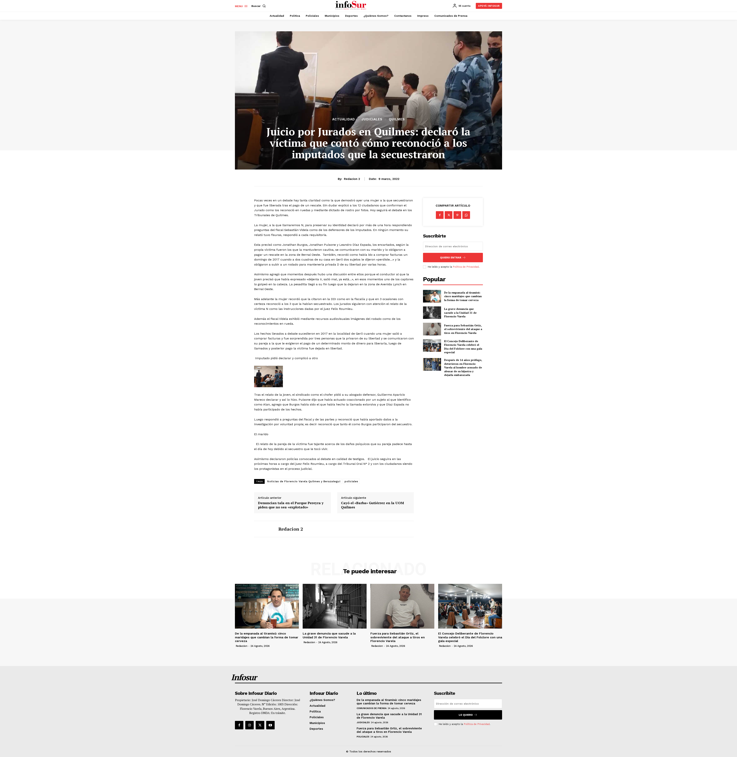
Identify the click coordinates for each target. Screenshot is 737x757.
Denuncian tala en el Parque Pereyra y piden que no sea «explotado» (291, 505)
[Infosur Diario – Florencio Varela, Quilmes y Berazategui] (351, 5)
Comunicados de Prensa (372, 708)
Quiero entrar (450, 257)
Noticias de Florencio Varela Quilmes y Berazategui (303, 481)
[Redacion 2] (263, 529)
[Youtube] (270, 725)
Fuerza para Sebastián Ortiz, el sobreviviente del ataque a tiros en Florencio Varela (463, 329)
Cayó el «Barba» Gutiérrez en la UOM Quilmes (372, 505)
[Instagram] (249, 725)
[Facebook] (440, 215)
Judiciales (371, 119)
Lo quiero (466, 714)
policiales (351, 481)
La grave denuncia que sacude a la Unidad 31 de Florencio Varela (460, 312)
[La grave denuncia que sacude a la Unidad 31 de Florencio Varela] (432, 312)
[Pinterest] (457, 215)
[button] (259, 6)
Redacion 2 (352, 179)
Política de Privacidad (466, 266)
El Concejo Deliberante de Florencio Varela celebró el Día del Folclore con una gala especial (463, 346)
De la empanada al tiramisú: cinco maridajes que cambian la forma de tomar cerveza (463, 296)
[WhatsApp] (466, 215)
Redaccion (241, 645)
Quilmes (397, 119)
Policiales (363, 736)
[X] (448, 215)
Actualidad (343, 119)
